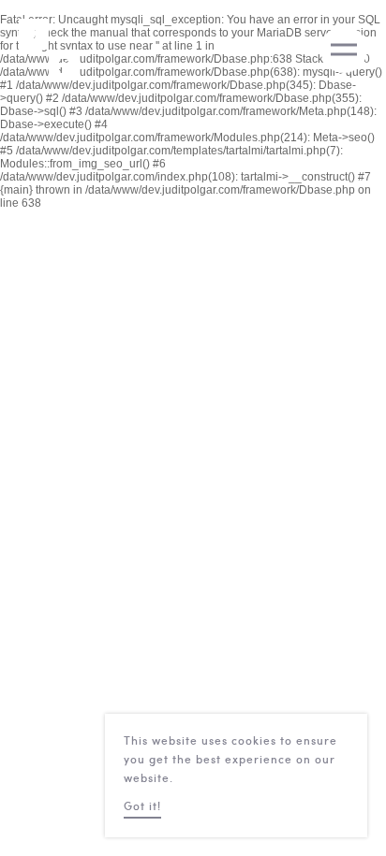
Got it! (142, 807)
